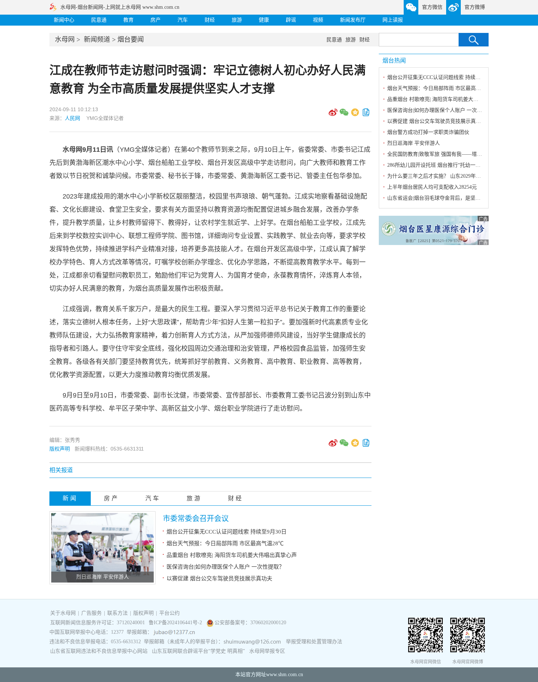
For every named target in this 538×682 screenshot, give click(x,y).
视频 (318, 20)
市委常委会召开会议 (196, 519)
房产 (155, 20)
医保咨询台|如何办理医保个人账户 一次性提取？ (225, 567)
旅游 (237, 20)
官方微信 (432, 7)
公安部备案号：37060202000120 (250, 622)
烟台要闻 (130, 39)
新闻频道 (97, 39)
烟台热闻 (394, 60)
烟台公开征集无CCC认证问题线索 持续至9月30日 (227, 532)
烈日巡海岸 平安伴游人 (102, 577)
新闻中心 (64, 20)
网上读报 (392, 20)
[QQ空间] (355, 115)
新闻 (70, 498)
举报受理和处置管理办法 (314, 641)
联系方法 (117, 613)
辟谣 (291, 20)
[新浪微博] (333, 115)
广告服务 (91, 613)
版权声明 (59, 449)
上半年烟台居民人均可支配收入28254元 (432, 187)
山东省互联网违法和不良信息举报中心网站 (98, 651)
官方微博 (474, 7)
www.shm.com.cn (284, 674)
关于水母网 (63, 613)
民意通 (99, 20)
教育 (128, 20)
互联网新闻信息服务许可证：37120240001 (97, 622)
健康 (264, 20)
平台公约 (169, 613)
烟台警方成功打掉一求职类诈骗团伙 (428, 132)
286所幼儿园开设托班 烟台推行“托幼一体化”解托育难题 (450, 165)
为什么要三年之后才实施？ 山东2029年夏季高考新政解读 (452, 176)
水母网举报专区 (267, 651)
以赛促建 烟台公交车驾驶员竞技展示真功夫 (219, 578)
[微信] (344, 115)
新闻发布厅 (353, 20)
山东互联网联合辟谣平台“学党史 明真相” (198, 651)
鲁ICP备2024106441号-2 (176, 622)
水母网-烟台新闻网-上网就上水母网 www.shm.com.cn (119, 7)
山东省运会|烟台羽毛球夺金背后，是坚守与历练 (441, 198)
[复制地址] (366, 115)
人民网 (72, 118)
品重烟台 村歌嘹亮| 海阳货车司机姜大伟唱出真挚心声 (232, 555)
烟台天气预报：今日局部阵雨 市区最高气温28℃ (225, 543)
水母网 (65, 39)
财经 (210, 20)
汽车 (183, 20)
